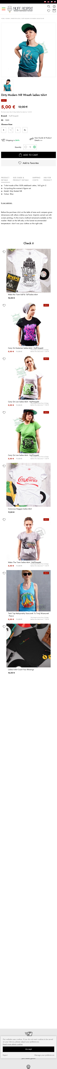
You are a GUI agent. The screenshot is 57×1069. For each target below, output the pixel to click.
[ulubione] (4, 252)
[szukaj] (48, 6)
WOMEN (8, 18)
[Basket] (54, 10)
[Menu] (4, 9)
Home (2, 18)
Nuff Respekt (13, 116)
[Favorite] (48, 10)
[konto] (54, 6)
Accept (28, 1049)
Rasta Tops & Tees (15, 18)
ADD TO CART (30, 155)
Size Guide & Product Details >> (43, 139)
